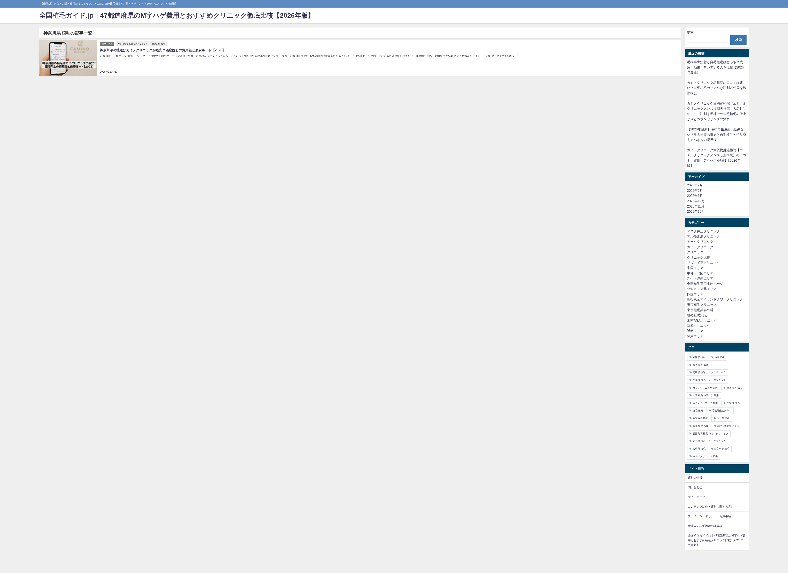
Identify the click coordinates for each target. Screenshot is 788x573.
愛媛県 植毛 (699, 357)
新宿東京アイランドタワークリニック (715, 299)
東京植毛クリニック (702, 304)
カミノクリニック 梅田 (705, 403)
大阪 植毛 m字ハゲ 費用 (706, 395)
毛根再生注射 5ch (721, 410)
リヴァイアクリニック (703, 262)
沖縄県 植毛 (733, 403)
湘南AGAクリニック (702, 320)
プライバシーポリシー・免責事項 (709, 516)
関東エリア (107, 44)
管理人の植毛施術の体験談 (705, 525)
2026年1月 (695, 195)
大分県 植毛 (723, 418)
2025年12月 (696, 201)
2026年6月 (695, 190)
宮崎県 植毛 (699, 448)
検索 (690, 32)
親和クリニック (698, 325)
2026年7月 (695, 185)
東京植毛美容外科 (700, 310)
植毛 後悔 (698, 410)
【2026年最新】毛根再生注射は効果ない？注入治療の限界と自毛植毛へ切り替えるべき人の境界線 (716, 134)
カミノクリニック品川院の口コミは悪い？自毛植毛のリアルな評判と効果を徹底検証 (716, 88)
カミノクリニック (700, 247)
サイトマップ (696, 496)
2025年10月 (696, 211)
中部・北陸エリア (700, 273)
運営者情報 (695, 477)
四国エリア (695, 294)
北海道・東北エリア (702, 288)
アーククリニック (700, 241)
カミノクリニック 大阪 (705, 388)
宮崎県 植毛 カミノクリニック (709, 372)
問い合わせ (695, 487)
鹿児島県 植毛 (700, 418)
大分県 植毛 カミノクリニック (709, 441)
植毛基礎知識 (697, 315)
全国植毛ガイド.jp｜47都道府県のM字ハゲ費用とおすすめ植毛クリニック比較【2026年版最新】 (717, 540)
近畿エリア (695, 330)
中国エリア (695, 267)
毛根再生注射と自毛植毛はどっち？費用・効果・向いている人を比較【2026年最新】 (715, 67)
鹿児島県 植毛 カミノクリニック (710, 433)
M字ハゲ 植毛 (721, 448)
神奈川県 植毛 (158, 44)
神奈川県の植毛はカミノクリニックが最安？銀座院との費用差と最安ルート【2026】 (163, 50)
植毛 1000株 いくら (728, 426)
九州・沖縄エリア (700, 278)
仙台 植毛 (719, 357)
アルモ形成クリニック (703, 236)
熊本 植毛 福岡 (701, 426)
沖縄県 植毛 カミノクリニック (709, 380)
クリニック (695, 252)
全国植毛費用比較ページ (705, 283)
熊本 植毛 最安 (735, 388)
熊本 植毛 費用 (701, 365)
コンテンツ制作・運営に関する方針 (711, 506)
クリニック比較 (698, 257)
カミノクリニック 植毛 (705, 456)
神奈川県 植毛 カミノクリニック (133, 44)
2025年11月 (695, 206)
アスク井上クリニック (703, 231)
